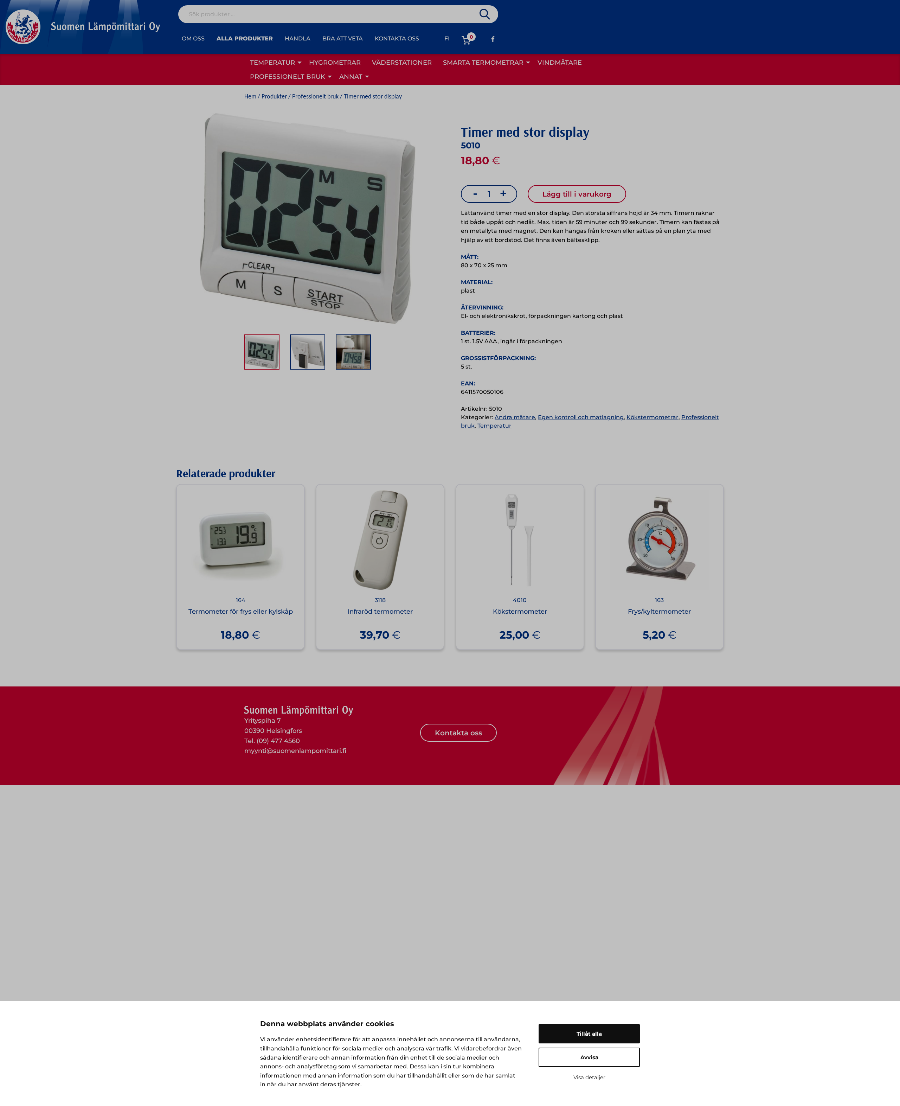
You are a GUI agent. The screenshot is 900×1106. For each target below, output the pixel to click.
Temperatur (494, 425)
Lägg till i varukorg (576, 194)
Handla (297, 38)
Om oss (193, 38)
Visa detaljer (589, 1077)
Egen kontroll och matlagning (581, 417)
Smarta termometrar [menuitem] (483, 62)
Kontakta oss (397, 38)
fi (447, 38)
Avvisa (589, 1057)
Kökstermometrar (652, 417)
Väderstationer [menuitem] (402, 62)
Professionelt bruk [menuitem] (287, 77)
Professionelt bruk (315, 97)
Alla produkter (245, 38)
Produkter (274, 97)
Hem (250, 97)
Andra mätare (515, 417)
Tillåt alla (589, 1033)
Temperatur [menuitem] (272, 62)
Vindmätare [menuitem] (560, 62)
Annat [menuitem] (350, 77)
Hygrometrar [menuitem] (335, 62)
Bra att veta (342, 38)
